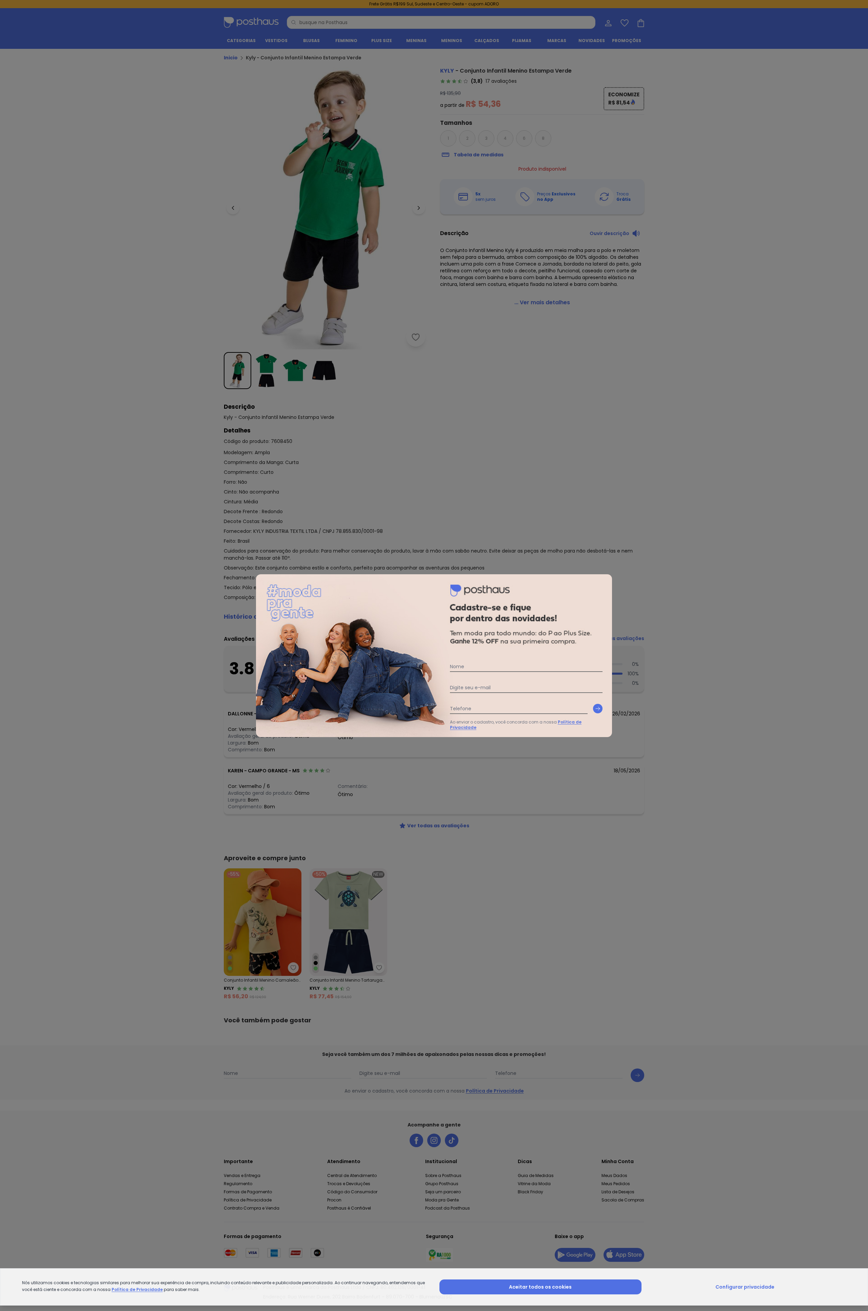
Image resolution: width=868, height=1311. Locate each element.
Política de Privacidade (137, 1289)
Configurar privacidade (744, 1287)
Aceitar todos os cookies (540, 1287)
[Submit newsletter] (598, 708)
